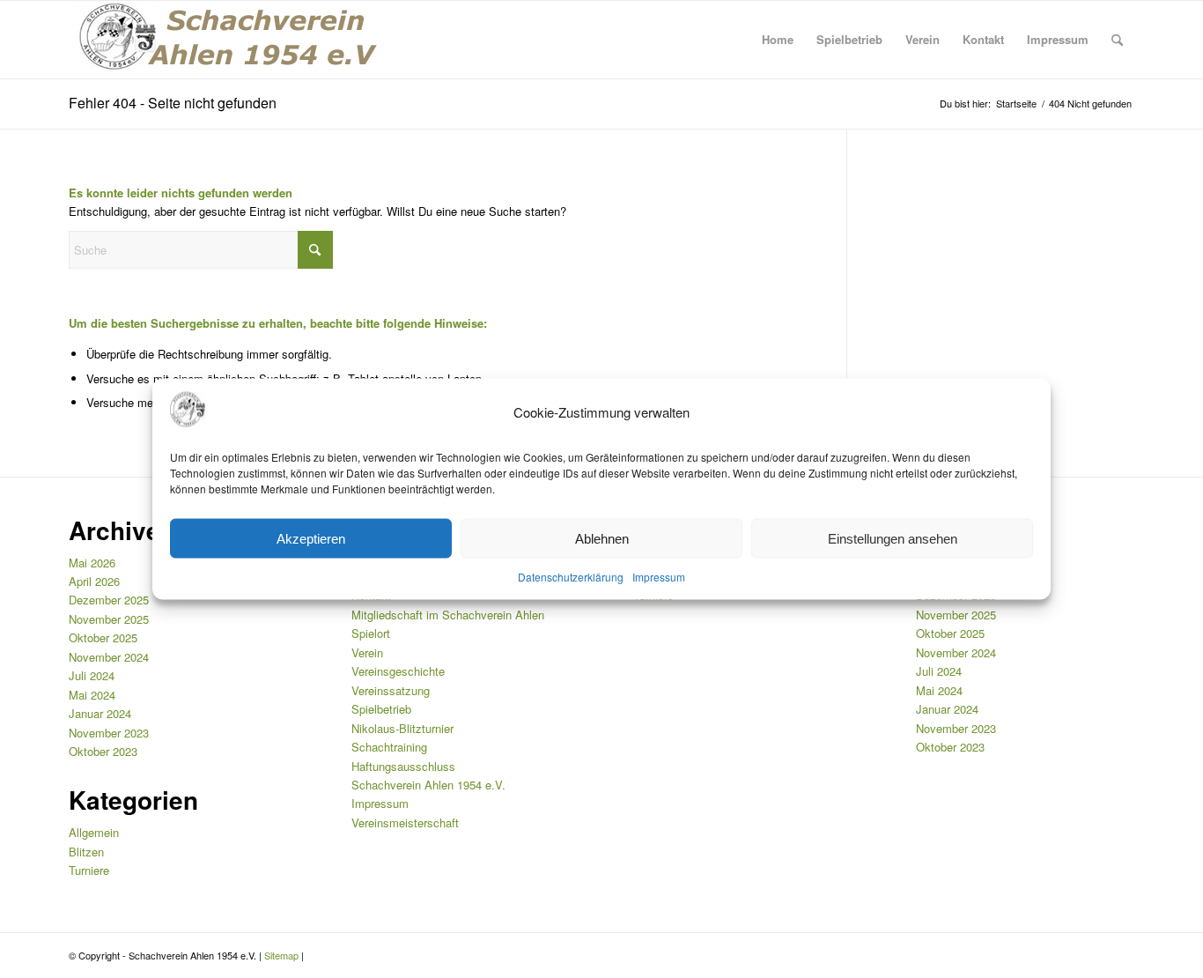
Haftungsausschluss (403, 766)
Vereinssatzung (390, 690)
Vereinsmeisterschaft (405, 822)
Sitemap (281, 955)
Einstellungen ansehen (892, 538)
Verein (367, 652)
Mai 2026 (92, 562)
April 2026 (94, 581)
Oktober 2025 (103, 637)
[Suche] (1117, 39)
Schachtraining (389, 746)
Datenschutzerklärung (571, 576)
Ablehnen (602, 538)
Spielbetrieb (381, 708)
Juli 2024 (91, 675)
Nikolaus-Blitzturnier (402, 728)
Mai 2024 (92, 694)
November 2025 (109, 619)
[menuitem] (777, 39)
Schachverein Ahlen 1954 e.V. (428, 784)
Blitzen (86, 851)
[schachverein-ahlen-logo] (223, 39)
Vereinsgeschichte (398, 671)
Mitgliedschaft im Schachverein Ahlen (447, 614)
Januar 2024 (100, 713)
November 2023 (109, 732)
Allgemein (94, 832)
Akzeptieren (311, 538)
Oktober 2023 (103, 751)
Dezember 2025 (109, 599)
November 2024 (109, 656)
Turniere (89, 870)
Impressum (658, 576)
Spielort (370, 633)
